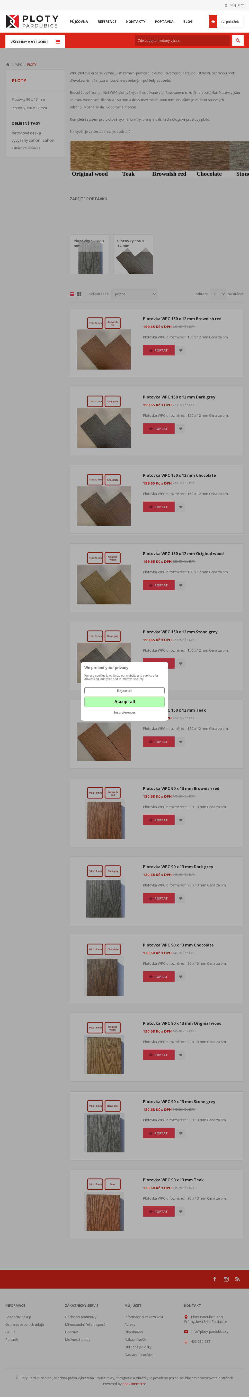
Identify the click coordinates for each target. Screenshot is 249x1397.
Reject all (124, 691)
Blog (188, 21)
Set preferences (124, 712)
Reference (107, 21)
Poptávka (164, 21)
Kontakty (135, 21)
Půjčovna (79, 21)
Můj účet (237, 5)
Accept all (124, 701)
